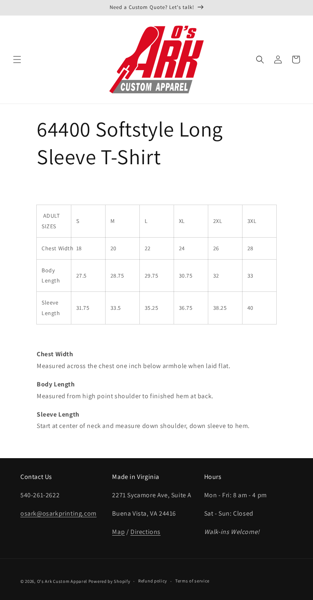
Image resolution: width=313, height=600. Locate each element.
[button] (17, 59)
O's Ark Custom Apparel (62, 581)
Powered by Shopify (109, 581)
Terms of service (192, 581)
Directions (145, 531)
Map (118, 531)
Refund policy (152, 581)
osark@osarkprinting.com (58, 513)
